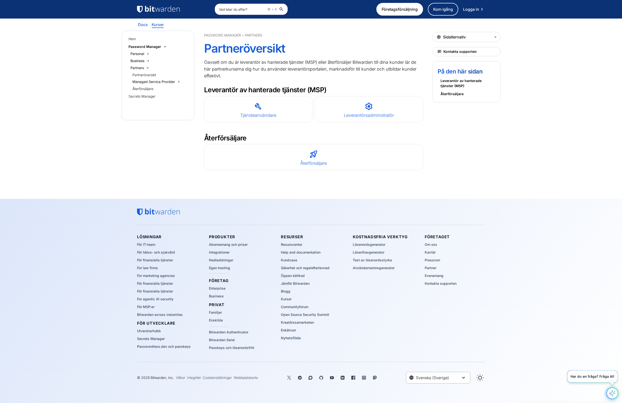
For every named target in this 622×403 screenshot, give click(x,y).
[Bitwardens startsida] (173, 9)
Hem (132, 39)
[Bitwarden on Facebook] (353, 378)
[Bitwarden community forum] (310, 378)
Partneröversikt (144, 75)
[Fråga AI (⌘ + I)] (612, 393)
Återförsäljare (142, 89)
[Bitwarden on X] (289, 378)
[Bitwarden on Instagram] (364, 378)
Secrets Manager (142, 96)
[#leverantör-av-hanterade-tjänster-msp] (201, 89)
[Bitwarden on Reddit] (300, 378)
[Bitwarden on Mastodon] (375, 378)
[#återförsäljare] (201, 137)
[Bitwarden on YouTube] (332, 378)
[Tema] (480, 378)
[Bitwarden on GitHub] (321, 378)
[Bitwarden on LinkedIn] (342, 378)
